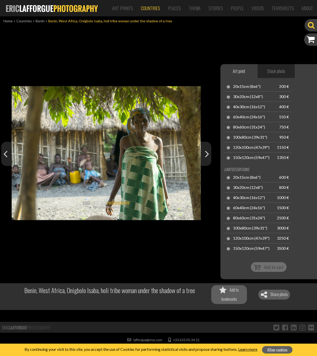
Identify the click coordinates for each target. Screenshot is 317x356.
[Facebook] (285, 327)
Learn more (247, 349)
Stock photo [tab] (276, 71)
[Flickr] (311, 327)
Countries (150, 8)
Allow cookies (277, 350)
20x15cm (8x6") (247, 87)
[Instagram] (302, 327)
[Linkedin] (294, 327)
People (237, 8)
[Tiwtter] (276, 327)
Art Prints (122, 8)
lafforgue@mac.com (147, 340)
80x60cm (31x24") (249, 127)
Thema (195, 8)
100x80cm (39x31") (250, 137)
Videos (258, 8)
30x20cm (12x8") (248, 97)
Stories (216, 8)
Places (174, 8)
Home (8, 21)
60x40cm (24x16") (249, 117)
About (307, 8)
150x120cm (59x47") (251, 158)
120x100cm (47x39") (251, 148)
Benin (40, 21)
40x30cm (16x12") (249, 107)
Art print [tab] (239, 71)
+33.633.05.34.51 (185, 340)
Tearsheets (283, 8)
